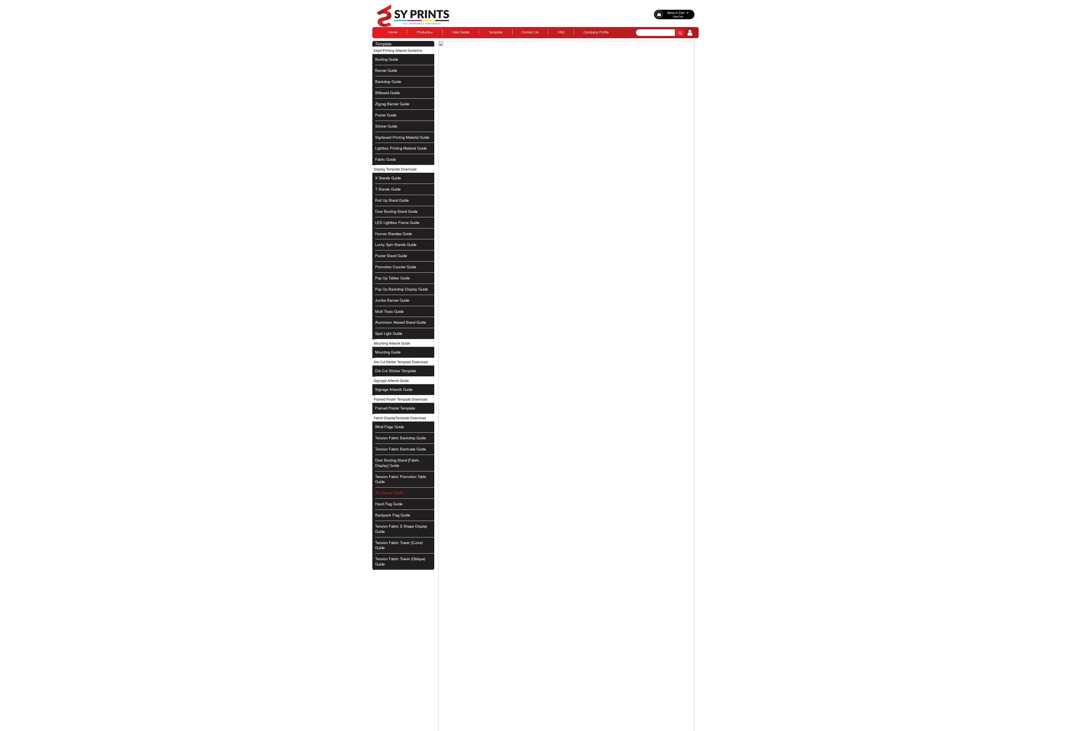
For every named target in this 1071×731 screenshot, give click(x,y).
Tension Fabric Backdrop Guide (400, 437)
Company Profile (596, 32)
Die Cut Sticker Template (395, 370)
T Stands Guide (388, 189)
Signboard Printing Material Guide (402, 137)
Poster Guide (385, 115)
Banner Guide (386, 70)
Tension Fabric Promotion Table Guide (400, 479)
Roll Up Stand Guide (392, 200)
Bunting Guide (386, 59)
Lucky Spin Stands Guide (395, 244)
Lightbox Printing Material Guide (401, 148)
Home (392, 32)
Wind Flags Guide (389, 426)
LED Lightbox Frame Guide (397, 222)
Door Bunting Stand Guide (396, 211)
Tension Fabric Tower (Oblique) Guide (400, 561)
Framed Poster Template (395, 408)
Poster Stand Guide (391, 255)
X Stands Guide (388, 178)
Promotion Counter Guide (395, 266)
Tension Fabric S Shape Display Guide (401, 528)
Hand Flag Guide (388, 503)
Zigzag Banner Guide (392, 103)
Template (496, 32)
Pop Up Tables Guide (392, 278)
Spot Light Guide (388, 333)
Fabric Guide (385, 159)
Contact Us (530, 32)
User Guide (460, 32)
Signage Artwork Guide (394, 389)
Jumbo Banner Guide (392, 300)
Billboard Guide (387, 92)
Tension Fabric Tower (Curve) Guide (399, 545)
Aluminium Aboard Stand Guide (400, 322)
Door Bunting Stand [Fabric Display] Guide (397, 462)
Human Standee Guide (393, 233)
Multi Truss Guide (389, 311)
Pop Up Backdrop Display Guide (401, 289)
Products (423, 32)
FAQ (561, 32)
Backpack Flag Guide (392, 515)
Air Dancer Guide (389, 492)
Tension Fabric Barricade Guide (400, 449)
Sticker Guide (386, 126)
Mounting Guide (388, 352)
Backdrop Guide (388, 81)
